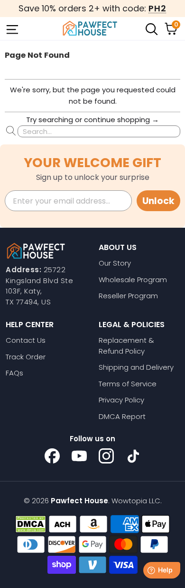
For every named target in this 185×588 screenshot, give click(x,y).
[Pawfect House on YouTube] (79, 455)
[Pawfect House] (90, 28)
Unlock (158, 201)
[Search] (151, 28)
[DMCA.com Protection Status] (30, 524)
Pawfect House (79, 501)
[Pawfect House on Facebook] (52, 455)
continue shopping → (121, 120)
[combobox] (99, 131)
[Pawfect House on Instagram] (106, 455)
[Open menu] (11, 28)
